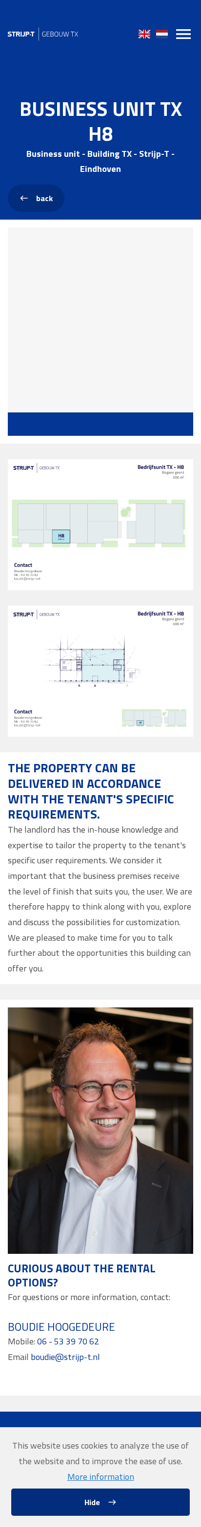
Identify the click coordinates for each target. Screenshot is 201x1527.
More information (100, 1476)
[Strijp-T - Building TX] (43, 34)
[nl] (162, 34)
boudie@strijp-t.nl (65, 1356)
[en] (144, 34)
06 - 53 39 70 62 (68, 1341)
